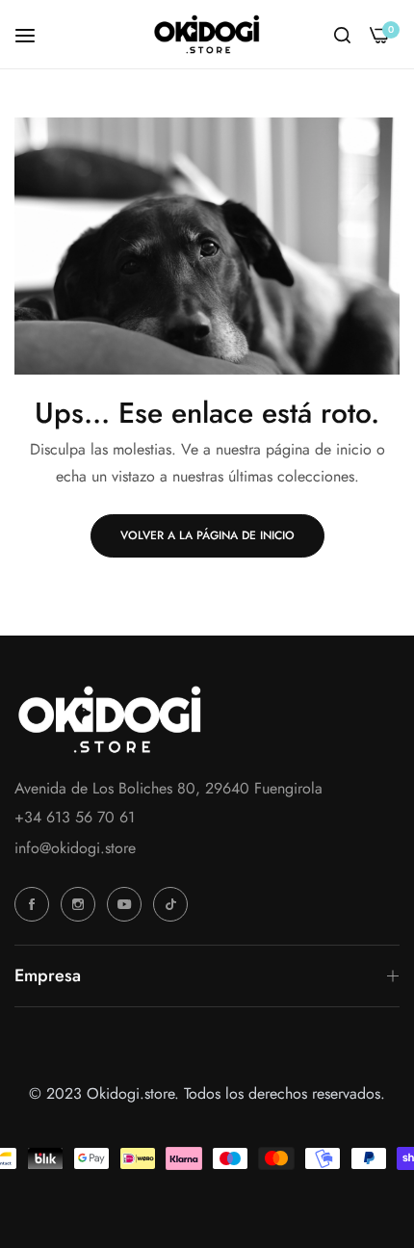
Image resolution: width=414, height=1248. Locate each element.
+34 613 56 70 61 (74, 817)
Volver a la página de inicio (207, 535)
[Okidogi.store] (207, 34)
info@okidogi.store (75, 848)
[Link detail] (34, 904)
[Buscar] (342, 34)
